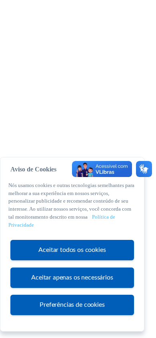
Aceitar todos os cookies (72, 250)
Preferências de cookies (72, 305)
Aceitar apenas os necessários (72, 277)
